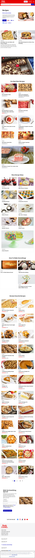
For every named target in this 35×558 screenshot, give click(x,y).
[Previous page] (13, 480)
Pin (9, 20)
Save (5, 20)
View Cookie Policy (14, 554)
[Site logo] (5, 527)
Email (13, 20)
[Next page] (22, 480)
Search (33, 4)
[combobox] (16, 4)
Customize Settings (12, 556)
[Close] (34, 552)
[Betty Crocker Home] (3, 1)
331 (20, 480)
